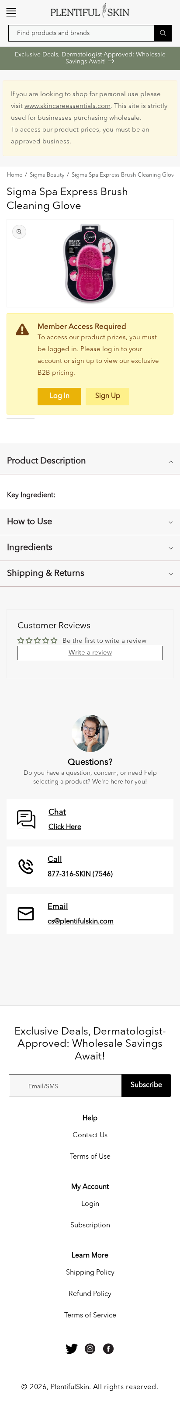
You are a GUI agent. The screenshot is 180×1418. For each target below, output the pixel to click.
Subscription (90, 1225)
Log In (59, 396)
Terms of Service (90, 1315)
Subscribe (146, 1085)
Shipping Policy (90, 1272)
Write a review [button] (90, 653)
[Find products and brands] (163, 33)
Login (90, 1204)
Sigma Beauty (47, 175)
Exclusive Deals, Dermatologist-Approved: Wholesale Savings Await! (90, 58)
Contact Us (90, 1135)
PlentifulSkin (70, 1387)
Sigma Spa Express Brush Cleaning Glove (124, 175)
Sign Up (107, 396)
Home (14, 175)
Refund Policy (90, 1294)
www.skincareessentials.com (67, 106)
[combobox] (90, 33)
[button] (11, 12)
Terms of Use (90, 1156)
